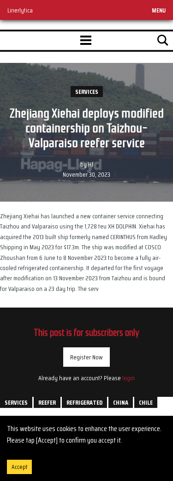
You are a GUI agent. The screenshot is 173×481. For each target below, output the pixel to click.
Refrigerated (84, 402)
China (120, 402)
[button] (85, 40)
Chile (146, 402)
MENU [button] (159, 10)
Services (86, 91)
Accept (19, 467)
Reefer (47, 402)
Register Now (86, 357)
